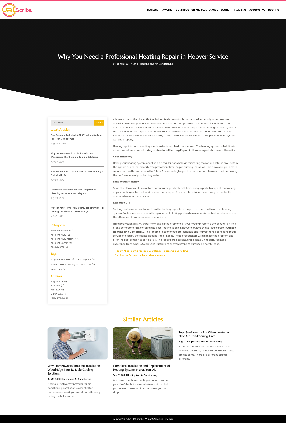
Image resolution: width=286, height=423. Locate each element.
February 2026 (58, 297)
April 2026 (56, 289)
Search (99, 122)
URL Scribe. (138, 418)
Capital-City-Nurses (62, 259)
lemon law (88, 264)
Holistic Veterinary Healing (64, 264)
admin (120, 64)
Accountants (57, 246)
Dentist (226, 10)
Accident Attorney (60, 230)
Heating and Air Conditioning (156, 64)
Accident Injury (58, 234)
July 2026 (55, 285)
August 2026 (57, 281)
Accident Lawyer (59, 242)
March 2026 (57, 293)
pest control (58, 269)
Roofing (273, 10)
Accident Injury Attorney (63, 238)
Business (152, 10)
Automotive (257, 10)
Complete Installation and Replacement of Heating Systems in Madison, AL (141, 368)
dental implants (86, 259)
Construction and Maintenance (197, 10)
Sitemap (169, 418)
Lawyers (166, 10)
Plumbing (240, 10)
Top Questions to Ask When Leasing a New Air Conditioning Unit (204, 334)
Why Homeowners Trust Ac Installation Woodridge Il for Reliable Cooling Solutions (74, 369)
